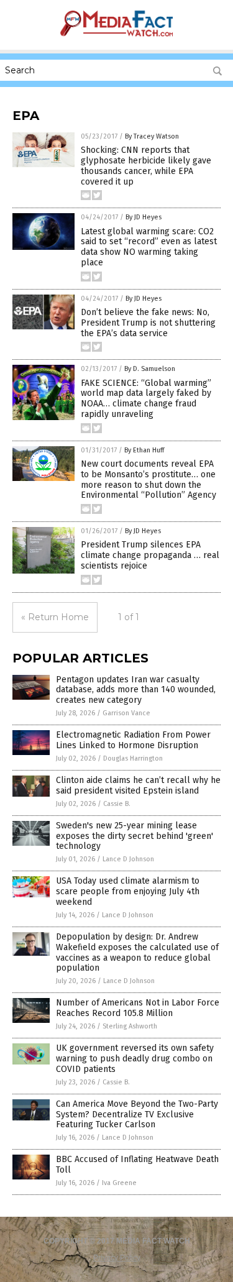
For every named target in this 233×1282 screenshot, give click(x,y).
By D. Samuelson (149, 369)
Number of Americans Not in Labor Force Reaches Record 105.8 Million (137, 1008)
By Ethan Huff (144, 450)
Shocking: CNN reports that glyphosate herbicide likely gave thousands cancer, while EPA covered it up (146, 165)
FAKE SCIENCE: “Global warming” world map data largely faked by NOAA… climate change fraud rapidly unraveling (146, 398)
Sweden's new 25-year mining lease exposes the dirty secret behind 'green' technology (134, 836)
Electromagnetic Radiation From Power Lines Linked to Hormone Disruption (133, 740)
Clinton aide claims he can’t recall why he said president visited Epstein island (138, 785)
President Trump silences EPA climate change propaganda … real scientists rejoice (150, 555)
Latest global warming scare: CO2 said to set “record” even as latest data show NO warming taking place (149, 247)
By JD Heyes (144, 217)
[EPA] (116, 41)
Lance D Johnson (128, 859)
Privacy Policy (116, 1257)
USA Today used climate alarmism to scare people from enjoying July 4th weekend (127, 891)
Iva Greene (119, 1183)
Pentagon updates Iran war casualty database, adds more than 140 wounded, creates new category (136, 690)
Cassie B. (116, 804)
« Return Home (55, 617)
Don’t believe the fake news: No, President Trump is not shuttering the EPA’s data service (148, 323)
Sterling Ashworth (130, 1026)
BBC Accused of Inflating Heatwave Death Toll (137, 1164)
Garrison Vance (126, 713)
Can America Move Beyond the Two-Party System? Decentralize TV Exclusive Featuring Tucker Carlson (137, 1114)
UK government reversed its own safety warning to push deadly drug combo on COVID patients (135, 1058)
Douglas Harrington (133, 758)
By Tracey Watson (152, 136)
